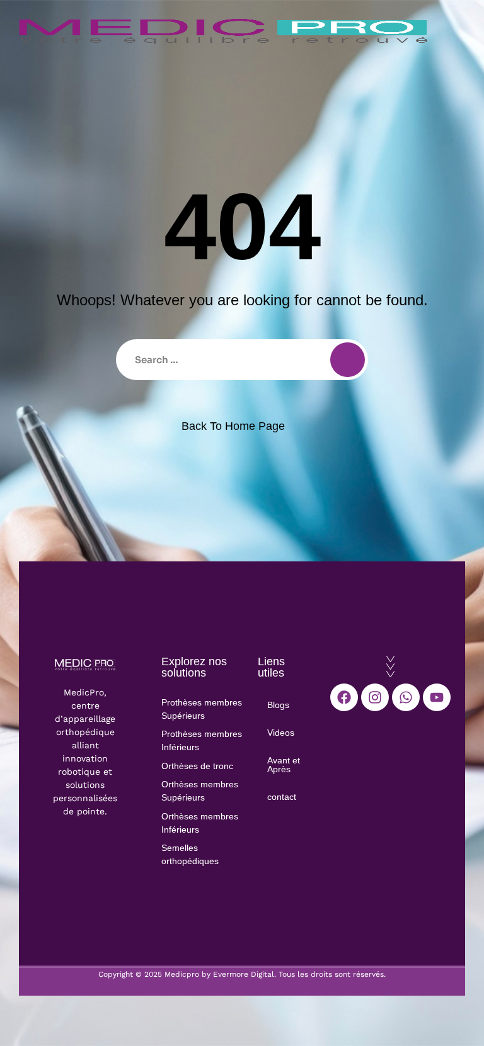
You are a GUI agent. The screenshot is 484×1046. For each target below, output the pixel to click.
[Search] (347, 359)
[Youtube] (437, 697)
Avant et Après (283, 764)
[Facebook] (344, 697)
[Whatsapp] (406, 697)
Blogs (278, 705)
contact (281, 797)
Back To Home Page (233, 426)
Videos (280, 733)
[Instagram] (375, 697)
